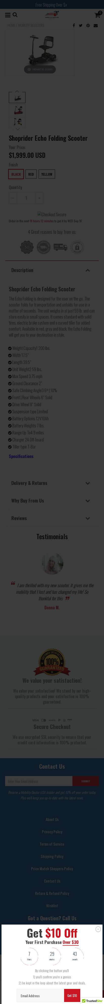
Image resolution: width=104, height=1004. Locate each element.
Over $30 (71, 942)
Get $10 (72, 995)
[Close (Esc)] (98, 929)
